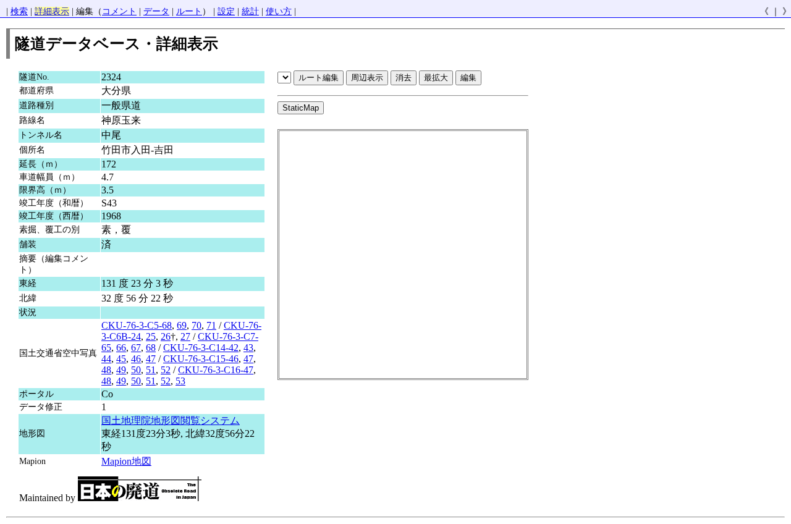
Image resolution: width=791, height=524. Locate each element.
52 (166, 370)
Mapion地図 (126, 461)
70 (196, 325)
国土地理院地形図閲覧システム (170, 420)
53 (180, 381)
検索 (19, 11)
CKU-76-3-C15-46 (201, 358)
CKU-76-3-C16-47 (215, 370)
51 (151, 370)
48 (106, 370)
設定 (226, 11)
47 (151, 358)
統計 (250, 11)
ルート (189, 11)
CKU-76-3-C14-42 (201, 347)
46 (136, 358)
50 (136, 370)
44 (106, 358)
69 (182, 325)
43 (248, 347)
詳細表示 (52, 11)
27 (185, 336)
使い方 (279, 11)
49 (121, 370)
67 (136, 347)
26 (166, 336)
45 (121, 358)
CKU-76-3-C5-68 (136, 325)
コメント (119, 11)
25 (151, 336)
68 (151, 347)
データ (156, 11)
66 (121, 347)
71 (211, 325)
